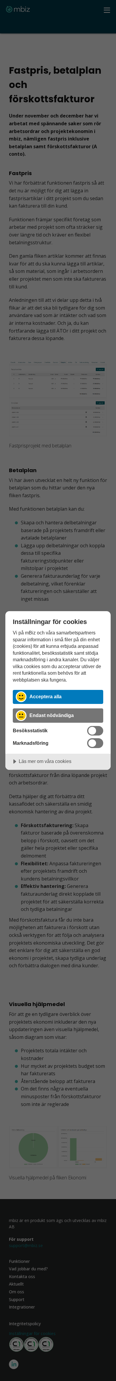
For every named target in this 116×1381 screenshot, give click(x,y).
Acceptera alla (45, 696)
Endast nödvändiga (51, 715)
